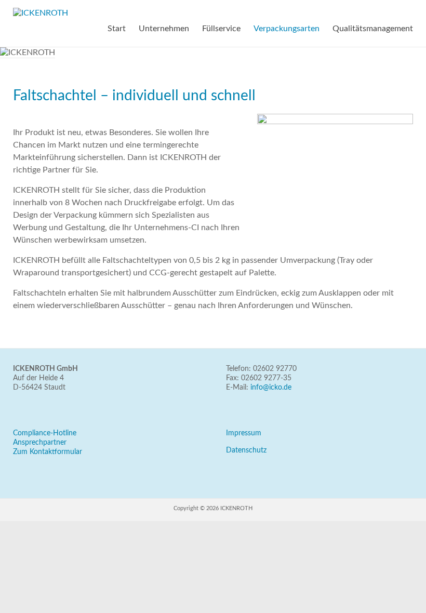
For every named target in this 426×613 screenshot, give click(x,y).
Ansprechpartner (39, 442)
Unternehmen (164, 28)
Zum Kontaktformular (47, 452)
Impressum (243, 433)
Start (117, 28)
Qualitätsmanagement (372, 28)
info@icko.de (270, 387)
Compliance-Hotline (44, 433)
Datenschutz (246, 450)
